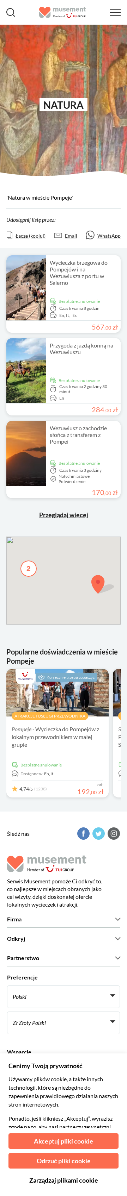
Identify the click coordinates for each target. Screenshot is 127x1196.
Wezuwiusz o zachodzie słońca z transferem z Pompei (78, 435)
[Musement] (62, 12)
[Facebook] (82, 833)
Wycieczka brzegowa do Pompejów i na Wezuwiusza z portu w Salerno (79, 272)
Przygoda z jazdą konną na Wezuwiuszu (81, 348)
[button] (103, 584)
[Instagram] (113, 833)
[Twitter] (98, 833)
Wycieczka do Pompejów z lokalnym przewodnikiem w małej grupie (55, 737)
